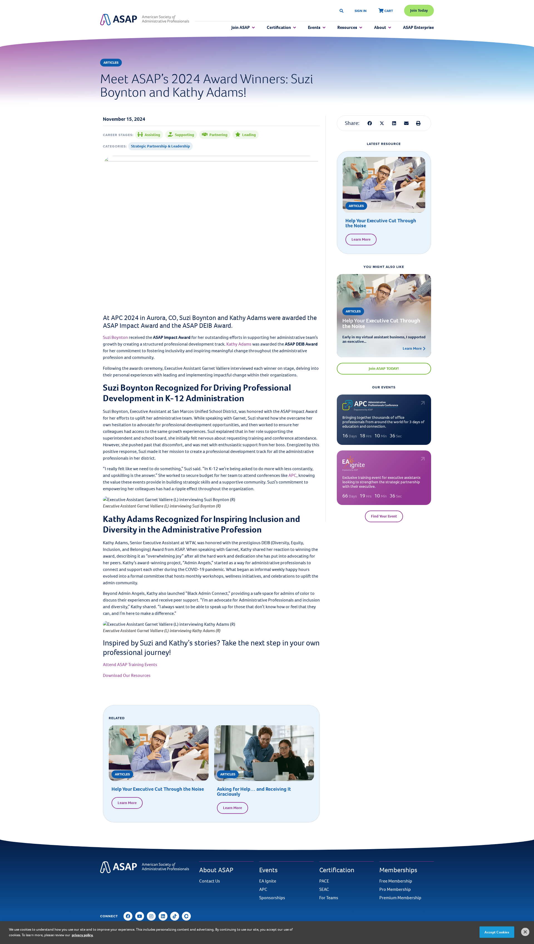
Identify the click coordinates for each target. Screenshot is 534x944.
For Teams (328, 898)
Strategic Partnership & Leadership (160, 146)
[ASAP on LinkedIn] (163, 916)
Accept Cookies (496, 932)
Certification (336, 870)
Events (268, 870)
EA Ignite (267, 881)
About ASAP (216, 870)
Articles (110, 62)
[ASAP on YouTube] (139, 916)
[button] (370, 123)
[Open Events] (324, 27)
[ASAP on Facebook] (127, 916)
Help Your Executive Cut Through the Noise (158, 789)
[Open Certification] (294, 27)
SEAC (324, 889)
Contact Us (209, 881)
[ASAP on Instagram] (151, 916)
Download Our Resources (126, 675)
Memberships (398, 870)
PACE (324, 881)
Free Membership (395, 881)
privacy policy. (82, 934)
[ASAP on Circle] (186, 916)
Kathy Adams (238, 344)
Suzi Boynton (115, 337)
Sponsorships (272, 898)
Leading (249, 134)
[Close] (525, 932)
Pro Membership (395, 889)
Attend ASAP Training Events (130, 664)
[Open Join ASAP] (253, 27)
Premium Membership (400, 898)
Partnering (218, 134)
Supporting (184, 134)
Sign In (361, 10)
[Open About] (389, 27)
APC (292, 475)
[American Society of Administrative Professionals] (144, 20)
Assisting (152, 134)
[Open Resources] (361, 27)
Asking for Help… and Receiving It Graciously (254, 791)
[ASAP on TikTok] (174, 916)
